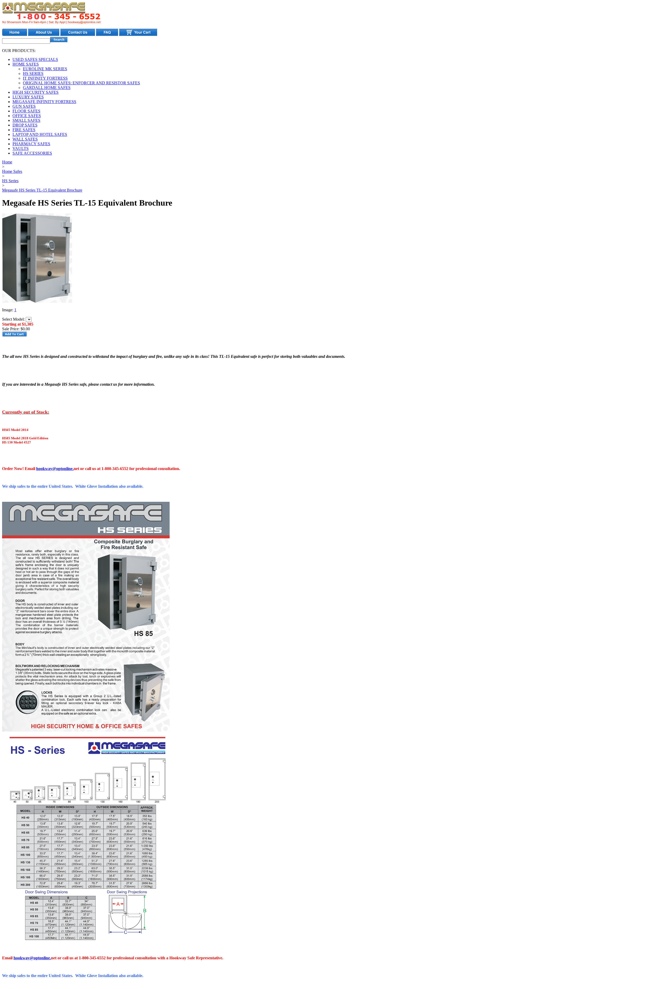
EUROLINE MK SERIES (45, 69)
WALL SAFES (25, 139)
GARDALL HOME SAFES (47, 87)
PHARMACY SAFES (31, 144)
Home (7, 162)
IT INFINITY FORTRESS (45, 78)
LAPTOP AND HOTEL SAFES (39, 134)
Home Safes (12, 171)
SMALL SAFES (26, 120)
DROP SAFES (24, 125)
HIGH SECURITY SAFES (35, 92)
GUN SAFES (24, 106)
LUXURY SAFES (28, 97)
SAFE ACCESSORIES (32, 153)
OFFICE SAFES (26, 115)
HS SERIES (33, 73)
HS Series (10, 181)
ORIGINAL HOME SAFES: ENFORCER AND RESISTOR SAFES (81, 83)
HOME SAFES (25, 64)
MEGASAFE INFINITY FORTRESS (44, 101)
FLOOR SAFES (26, 111)
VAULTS (20, 148)
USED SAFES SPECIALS (35, 59)
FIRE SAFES (23, 130)
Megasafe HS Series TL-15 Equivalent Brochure (42, 190)
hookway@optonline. (55, 468)
